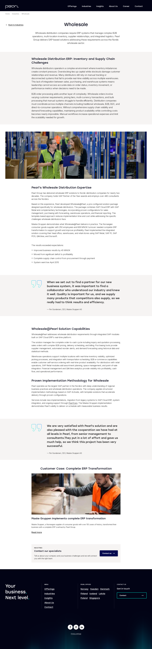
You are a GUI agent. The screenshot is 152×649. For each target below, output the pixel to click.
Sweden (94, 589)
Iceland (93, 594)
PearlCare (73, 403)
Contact (139, 6)
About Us (113, 6)
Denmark (105, 589)
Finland (84, 594)
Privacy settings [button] (76, 633)
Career (126, 6)
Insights (100, 6)
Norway (84, 589)
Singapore (94, 598)
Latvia (102, 594)
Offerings (72, 6)
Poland (84, 598)
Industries (86, 6)
